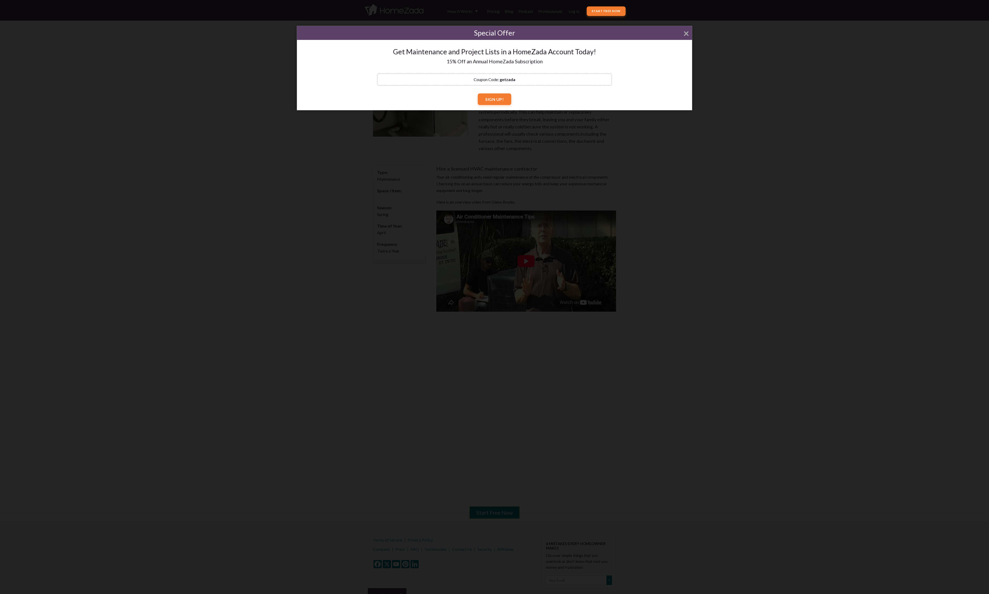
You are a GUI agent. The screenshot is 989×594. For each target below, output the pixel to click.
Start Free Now (606, 11)
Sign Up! (494, 99)
